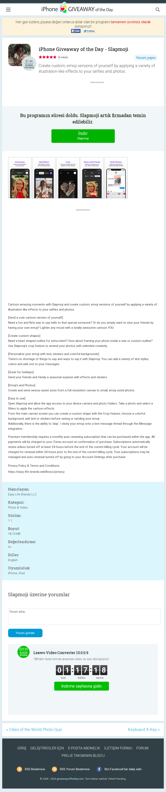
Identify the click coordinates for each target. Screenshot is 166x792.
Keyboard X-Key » (144, 729)
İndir (83, 135)
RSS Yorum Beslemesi (75, 769)
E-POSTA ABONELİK (84, 748)
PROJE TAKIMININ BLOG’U (83, 755)
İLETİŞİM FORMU (118, 748)
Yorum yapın (146, 58)
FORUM (142, 748)
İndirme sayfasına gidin (81, 686)
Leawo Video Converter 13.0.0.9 (60, 652)
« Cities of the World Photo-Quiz (34, 729)
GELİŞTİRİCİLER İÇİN (47, 748)
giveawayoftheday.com (70, 778)
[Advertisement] (99, 94)
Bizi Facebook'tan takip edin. (123, 769)
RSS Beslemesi (35, 769)
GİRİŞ (21, 748)
